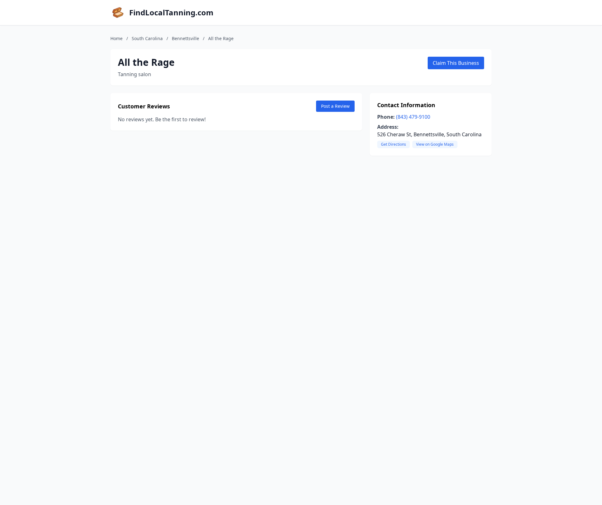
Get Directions (393, 144)
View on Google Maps (435, 144)
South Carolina (147, 38)
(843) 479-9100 (413, 116)
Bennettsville (185, 38)
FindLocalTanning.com (171, 13)
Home (116, 38)
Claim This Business (456, 63)
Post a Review (335, 106)
